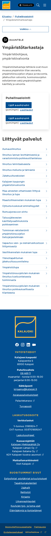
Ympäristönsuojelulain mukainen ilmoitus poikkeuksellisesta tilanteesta (21, 289)
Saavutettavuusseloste (18, 527)
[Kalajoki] (6, 5)
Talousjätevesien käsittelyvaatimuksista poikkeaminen (15, 221)
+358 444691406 (18, 118)
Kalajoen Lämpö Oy (23, 447)
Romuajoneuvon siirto (15, 211)
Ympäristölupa (10, 267)
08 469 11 (25, 373)
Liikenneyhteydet (25, 501)
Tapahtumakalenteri (25, 483)
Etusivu (6, 16)
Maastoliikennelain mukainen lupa (21, 200)
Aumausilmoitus (11, 149)
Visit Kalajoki (23, 463)
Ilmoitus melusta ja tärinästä (18, 170)
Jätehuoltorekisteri (13, 175)
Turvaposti (26, 406)
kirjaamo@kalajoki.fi (25, 389)
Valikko (24, 29)
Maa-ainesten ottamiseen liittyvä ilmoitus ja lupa (21, 192)
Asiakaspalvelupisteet (25, 395)
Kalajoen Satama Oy (23, 451)
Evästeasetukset (13, 532)
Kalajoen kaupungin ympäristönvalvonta (13, 183)
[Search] (38, 5)
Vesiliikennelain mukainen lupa (19, 252)
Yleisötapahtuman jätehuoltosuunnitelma (15, 260)
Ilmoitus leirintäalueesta (16, 164)
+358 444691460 (18, 105)
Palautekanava (23, 400)
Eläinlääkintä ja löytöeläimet (25, 510)
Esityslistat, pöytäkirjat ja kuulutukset (25, 478)
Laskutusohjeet (25, 435)
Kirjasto (25, 496)
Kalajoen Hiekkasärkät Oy (25, 444)
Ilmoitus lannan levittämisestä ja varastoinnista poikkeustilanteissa (22, 156)
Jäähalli (25, 487)
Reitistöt (25, 492)
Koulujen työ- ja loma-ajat (25, 506)
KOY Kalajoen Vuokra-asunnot (23, 454)
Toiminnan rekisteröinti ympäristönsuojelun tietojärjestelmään (15, 234)
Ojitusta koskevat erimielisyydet (20, 206)
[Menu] (45, 5)
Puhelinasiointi (24, 16)
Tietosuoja (40, 527)
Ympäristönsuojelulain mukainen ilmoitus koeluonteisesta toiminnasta (21, 277)
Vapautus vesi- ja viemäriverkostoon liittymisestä (23, 245)
